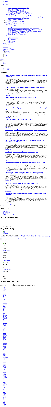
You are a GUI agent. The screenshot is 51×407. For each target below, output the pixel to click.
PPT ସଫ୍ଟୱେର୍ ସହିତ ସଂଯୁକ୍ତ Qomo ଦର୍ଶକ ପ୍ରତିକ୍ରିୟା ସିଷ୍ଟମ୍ (20, 15)
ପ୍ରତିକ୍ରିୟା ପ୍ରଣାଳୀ (9, 14)
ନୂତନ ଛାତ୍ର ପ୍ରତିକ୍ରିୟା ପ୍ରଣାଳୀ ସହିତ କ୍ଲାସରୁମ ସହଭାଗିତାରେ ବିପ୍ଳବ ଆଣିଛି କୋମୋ (25, 162)
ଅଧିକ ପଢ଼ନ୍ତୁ (8, 84)
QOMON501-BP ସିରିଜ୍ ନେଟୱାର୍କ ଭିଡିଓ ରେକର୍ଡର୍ (17, 34)
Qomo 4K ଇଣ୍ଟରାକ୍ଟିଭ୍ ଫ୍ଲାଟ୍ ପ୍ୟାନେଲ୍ (16, 23)
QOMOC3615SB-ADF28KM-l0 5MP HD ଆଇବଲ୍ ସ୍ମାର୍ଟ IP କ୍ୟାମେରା (22, 32)
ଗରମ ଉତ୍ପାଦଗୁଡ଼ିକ (24, 235)
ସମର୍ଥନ (4, 50)
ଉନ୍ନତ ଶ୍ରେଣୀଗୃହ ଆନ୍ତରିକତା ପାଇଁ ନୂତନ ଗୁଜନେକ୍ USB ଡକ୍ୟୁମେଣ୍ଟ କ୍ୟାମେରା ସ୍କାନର (26, 130)
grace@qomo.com (6, 260)
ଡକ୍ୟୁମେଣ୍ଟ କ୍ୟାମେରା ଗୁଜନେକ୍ (6, 236)
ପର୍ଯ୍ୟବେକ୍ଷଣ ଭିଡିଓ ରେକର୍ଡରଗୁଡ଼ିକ (12, 33)
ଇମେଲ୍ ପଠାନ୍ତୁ (3, 240)
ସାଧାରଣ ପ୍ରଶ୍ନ (6, 213)
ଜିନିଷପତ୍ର (7, 35)
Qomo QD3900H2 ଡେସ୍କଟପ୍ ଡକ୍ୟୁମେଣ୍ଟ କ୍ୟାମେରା (18, 8)
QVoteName (10, 42)
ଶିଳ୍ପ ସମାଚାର (8, 45)
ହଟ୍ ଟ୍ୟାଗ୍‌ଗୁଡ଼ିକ (38, 235)
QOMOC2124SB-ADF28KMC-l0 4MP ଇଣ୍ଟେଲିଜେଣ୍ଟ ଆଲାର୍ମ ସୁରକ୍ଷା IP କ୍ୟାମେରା (25, 29)
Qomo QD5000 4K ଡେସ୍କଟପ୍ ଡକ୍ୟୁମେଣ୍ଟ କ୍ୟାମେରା (18, 12)
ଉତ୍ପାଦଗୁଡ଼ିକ (5, 4)
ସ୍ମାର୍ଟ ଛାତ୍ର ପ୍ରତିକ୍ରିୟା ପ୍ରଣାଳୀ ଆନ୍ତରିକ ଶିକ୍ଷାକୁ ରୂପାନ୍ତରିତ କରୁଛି (21, 183)
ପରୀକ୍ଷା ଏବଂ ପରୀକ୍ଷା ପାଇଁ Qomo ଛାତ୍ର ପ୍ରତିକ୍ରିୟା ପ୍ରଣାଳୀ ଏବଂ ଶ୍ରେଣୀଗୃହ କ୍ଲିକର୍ (25, 16)
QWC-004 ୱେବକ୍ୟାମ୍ (12, 39)
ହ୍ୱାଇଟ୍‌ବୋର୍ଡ (8, 20)
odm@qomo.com (6, 221)
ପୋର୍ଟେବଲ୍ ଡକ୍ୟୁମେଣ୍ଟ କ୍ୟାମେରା (40, 236)
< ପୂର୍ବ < (3, 204)
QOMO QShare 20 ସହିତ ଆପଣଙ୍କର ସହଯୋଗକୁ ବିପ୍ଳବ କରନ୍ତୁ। (21, 97)
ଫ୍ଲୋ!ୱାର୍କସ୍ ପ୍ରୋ (11, 41)
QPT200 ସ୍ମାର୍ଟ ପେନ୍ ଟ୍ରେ (13, 38)
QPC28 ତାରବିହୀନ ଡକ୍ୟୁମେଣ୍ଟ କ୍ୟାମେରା (16, 10)
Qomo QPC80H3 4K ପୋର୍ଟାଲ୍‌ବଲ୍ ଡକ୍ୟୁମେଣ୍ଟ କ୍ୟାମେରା (19, 6)
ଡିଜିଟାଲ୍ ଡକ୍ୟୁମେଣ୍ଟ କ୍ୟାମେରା (20, 236)
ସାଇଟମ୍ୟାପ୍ (31, 235)
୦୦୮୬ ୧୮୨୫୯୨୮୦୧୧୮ (7, 250)
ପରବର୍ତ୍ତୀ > (10, 204)
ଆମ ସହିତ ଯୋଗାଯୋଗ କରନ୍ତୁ (9, 49)
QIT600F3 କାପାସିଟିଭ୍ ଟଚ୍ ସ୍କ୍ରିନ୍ (14, 25)
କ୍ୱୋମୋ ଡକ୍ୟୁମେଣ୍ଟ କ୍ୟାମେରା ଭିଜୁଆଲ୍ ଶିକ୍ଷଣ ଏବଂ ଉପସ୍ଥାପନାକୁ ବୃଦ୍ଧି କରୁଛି (24, 172)
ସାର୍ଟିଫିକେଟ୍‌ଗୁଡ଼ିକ (8, 48)
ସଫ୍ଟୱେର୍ (7, 40)
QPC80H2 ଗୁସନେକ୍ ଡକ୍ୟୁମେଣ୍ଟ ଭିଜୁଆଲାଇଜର (17, 11)
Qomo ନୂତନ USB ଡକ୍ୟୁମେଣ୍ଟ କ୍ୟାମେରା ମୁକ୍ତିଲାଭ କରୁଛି (19, 119)
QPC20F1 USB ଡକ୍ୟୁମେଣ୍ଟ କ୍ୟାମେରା (16, 9)
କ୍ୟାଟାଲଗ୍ (7, 51)
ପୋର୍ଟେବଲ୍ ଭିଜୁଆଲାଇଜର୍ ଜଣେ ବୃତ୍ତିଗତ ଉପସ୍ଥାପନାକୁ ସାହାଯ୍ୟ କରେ (21, 152)
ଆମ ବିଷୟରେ (5, 47)
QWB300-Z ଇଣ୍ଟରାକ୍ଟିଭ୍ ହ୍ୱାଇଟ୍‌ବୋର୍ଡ (16, 21)
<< (1, 204)
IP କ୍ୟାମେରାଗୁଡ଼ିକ (9, 27)
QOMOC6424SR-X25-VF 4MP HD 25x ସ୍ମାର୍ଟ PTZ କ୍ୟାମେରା (20, 30)
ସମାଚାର (4, 43)
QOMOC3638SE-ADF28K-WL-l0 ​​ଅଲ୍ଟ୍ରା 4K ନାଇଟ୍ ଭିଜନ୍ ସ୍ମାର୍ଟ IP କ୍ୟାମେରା (23, 28)
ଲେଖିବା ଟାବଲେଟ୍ (8, 24)
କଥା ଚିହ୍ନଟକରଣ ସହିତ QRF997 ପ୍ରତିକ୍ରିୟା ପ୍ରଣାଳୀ (18, 18)
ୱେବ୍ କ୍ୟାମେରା (30, 236)
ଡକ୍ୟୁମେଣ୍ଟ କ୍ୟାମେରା (10, 5)
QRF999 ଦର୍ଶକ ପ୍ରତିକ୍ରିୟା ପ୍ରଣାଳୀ (15, 19)
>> (13, 204)
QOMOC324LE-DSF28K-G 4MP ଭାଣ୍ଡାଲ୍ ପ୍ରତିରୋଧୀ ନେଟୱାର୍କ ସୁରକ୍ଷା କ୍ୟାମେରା (24, 31)
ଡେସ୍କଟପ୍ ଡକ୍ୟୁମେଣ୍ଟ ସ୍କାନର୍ (19, 237)
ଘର (3, 3)
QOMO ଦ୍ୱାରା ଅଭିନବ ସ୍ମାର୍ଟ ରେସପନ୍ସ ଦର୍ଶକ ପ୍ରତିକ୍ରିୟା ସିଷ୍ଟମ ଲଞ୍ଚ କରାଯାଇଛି (25, 87)
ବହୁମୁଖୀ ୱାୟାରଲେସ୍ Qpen (13, 37)
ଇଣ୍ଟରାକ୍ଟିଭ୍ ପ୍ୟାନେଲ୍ (10, 22)
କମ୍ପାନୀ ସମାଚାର (8, 44)
